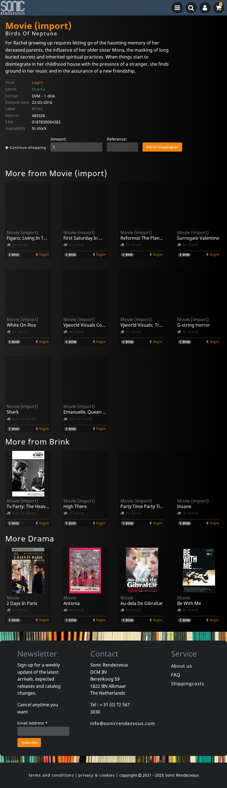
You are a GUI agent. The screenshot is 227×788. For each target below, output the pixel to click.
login (44, 254)
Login (37, 82)
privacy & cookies (96, 775)
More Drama (29, 538)
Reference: (117, 139)
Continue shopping (27, 147)
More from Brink (37, 441)
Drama (39, 89)
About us (181, 666)
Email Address (32, 723)
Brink (37, 108)
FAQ (175, 675)
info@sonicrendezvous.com (122, 723)
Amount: (58, 139)
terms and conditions (51, 775)
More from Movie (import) (56, 173)
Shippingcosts (187, 684)
